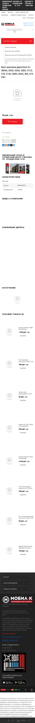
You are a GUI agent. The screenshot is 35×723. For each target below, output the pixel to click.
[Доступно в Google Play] (20, 682)
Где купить (10, 12)
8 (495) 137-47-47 (29, 23)
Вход (24, 18)
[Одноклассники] (6, 145)
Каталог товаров (10, 41)
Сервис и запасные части (22, 12)
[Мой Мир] (8, 145)
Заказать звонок (29, 25)
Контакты (31, 15)
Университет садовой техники (18, 15)
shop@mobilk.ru (13, 645)
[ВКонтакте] (3, 145)
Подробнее (23, 335)
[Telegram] (14, 145)
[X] (11, 145)
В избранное (7, 133)
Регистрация (30, 18)
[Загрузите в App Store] (8, 682)
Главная (3, 12)
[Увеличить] (17, 95)
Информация (4, 15)
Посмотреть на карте (8, 633)
